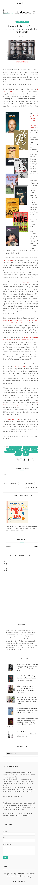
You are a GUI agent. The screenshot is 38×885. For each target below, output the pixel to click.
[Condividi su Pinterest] (28, 459)
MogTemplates (19, 873)
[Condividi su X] (20, 459)
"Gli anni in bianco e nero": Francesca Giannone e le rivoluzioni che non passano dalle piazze (26, 689)
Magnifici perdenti (20, 366)
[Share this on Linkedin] (32, 459)
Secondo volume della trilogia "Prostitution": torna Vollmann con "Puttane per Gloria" (26, 678)
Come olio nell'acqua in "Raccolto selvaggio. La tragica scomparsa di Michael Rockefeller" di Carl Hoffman (27, 668)
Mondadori (20, 452)
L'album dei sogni (12, 419)
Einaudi (26, 449)
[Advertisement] (19, 597)
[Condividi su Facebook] (17, 459)
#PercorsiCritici (22, 21)
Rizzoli (18, 454)
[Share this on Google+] (24, 459)
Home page (29, 483)
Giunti (34, 449)
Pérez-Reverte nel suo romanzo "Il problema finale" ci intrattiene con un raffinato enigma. (27, 710)
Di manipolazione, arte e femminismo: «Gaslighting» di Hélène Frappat (26, 734)
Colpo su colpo (8, 260)
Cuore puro (26, 282)
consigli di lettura (13, 449)
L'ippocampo (9, 452)
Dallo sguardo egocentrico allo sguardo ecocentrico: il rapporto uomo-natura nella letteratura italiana (27, 700)
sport (26, 454)
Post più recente (12, 483)
